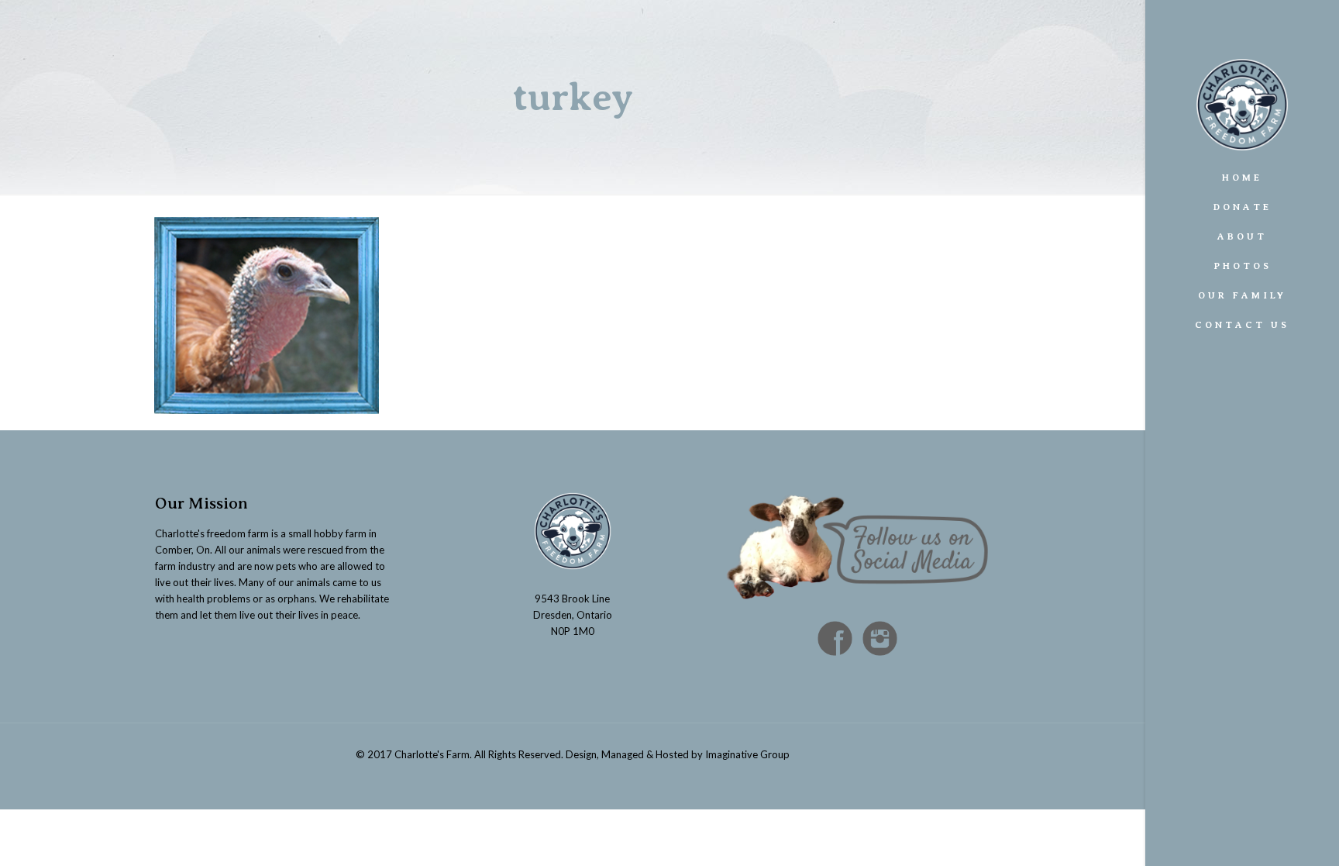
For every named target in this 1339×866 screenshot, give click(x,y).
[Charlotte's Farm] (1242, 81)
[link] (1324, 295)
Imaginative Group (747, 754)
